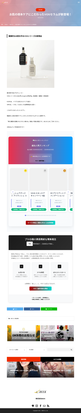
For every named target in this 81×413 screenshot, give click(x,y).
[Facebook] (40, 405)
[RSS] (48, 405)
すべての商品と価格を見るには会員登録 (40, 223)
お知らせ (12, 318)
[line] (32, 405)
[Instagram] (36, 405)
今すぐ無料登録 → (40, 160)
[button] (25, 215)
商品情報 (40, 9)
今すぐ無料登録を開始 (40, 288)
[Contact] (44, 405)
